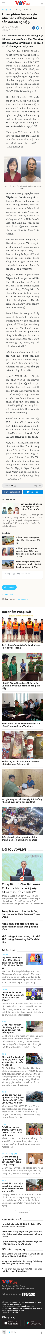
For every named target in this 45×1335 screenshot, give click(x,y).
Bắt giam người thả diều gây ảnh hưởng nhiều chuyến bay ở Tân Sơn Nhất (22, 800)
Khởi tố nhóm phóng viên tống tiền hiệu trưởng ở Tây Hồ (29, 540)
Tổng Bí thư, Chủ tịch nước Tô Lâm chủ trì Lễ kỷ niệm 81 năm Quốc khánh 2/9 (21, 888)
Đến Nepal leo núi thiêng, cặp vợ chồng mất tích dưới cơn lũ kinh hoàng (12, 1131)
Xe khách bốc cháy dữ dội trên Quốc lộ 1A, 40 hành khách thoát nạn (21, 1225)
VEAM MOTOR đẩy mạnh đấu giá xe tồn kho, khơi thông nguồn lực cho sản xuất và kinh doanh (22, 1234)
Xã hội (4, 1022)
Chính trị (5, 954)
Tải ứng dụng (8, 1317)
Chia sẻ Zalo (34, 492)
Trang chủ (7, 9)
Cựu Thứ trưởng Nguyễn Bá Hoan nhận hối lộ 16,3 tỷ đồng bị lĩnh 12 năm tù (22, 1242)
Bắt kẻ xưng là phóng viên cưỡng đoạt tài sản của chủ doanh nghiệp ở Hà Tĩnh (28, 564)
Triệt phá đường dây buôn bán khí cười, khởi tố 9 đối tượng (21, 646)
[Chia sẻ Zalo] (37, 28)
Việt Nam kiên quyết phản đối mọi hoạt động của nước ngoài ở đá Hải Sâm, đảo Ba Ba (12, 962)
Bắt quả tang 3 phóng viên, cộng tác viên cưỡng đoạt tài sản (31, 507)
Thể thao (5, 989)
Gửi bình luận (9, 587)
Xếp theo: (5, 599)
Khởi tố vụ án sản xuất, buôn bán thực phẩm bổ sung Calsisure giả (21, 762)
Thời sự (17, 9)
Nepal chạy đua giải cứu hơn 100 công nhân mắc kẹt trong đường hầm (20, 926)
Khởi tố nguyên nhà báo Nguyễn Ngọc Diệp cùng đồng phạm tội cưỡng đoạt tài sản (28, 552)
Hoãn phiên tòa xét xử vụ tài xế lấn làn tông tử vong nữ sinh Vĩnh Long (21, 725)
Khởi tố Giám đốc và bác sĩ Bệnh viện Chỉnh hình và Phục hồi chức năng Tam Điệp (21, 686)
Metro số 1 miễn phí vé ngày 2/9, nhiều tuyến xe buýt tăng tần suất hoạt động (13, 1061)
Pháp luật (28, 9)
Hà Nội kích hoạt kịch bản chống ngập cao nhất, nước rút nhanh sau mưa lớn (13, 1187)
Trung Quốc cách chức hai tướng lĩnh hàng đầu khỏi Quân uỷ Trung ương (21, 914)
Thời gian (13, 599)
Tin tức (4, 1124)
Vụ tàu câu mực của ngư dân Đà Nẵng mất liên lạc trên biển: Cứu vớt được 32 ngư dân (13, 1098)
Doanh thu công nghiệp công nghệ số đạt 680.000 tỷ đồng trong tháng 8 (12, 1160)
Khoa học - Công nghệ (9, 1154)
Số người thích (23, 599)
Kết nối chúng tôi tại (11, 1294)
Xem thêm (22, 1212)
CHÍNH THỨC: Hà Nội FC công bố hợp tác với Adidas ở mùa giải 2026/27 (13, 996)
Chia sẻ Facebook (13, 492)
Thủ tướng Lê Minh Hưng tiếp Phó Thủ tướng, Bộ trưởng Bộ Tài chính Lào (21, 939)
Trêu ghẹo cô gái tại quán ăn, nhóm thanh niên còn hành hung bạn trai (19, 838)
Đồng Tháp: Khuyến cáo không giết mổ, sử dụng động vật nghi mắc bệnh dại (13, 1028)
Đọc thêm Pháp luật (16, 612)
